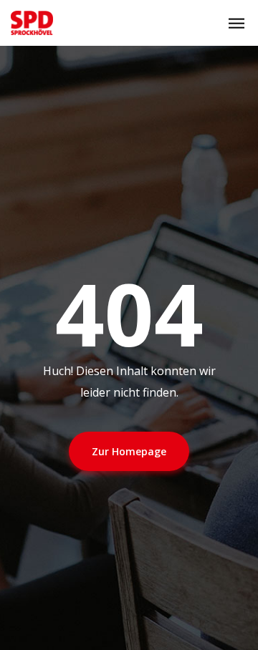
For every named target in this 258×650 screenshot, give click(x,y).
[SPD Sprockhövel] (32, 23)
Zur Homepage (129, 451)
